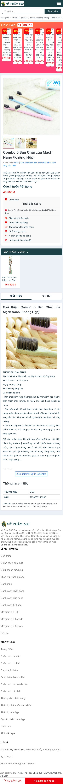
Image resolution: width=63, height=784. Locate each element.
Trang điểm (7, 649)
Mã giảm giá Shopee (12, 626)
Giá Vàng (48, 773)
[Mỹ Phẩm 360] (15, 524)
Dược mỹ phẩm (9, 670)
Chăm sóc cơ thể (10, 663)
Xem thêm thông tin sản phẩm (31, 474)
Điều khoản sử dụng (12, 569)
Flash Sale (8, 25)
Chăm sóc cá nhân (20, 18)
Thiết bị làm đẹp (10, 712)
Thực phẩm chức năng (13, 698)
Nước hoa (6, 726)
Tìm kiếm (53, 11)
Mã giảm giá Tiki (10, 612)
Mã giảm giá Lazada (12, 619)
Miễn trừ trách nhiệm (12, 576)
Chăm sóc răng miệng (39, 18)
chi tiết (47, 296)
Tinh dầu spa (8, 733)
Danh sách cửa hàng (12, 597)
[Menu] (59, 3)
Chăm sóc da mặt (10, 656)
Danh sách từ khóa (11, 604)
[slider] (8, 143)
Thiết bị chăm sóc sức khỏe (16, 705)
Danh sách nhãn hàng (12, 590)
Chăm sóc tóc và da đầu (14, 684)
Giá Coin (4, 775)
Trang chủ (5, 18)
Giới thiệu (16, 296)
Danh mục (6, 583)
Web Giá (57, 773)
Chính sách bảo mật (12, 562)
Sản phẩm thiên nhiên (12, 677)
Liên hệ (5, 633)
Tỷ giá (19, 773)
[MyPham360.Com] (17, 4)
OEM (16, 163)
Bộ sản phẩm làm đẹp (13, 719)
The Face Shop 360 (32, 773)
